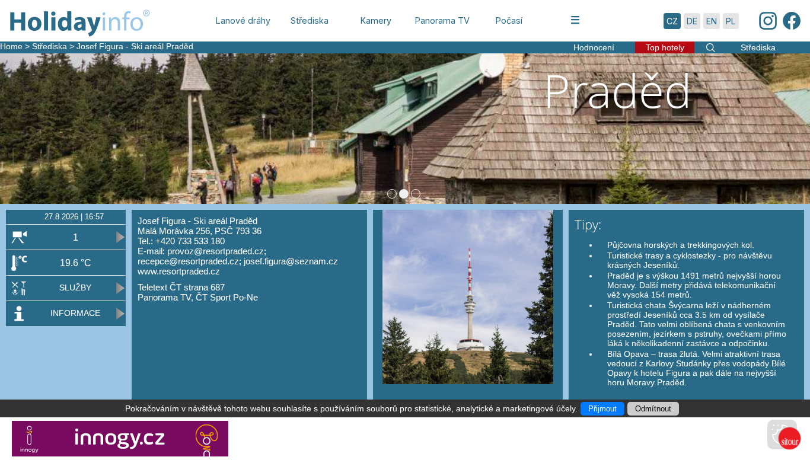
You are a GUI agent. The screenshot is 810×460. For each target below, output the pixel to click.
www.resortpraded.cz (179, 271)
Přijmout (602, 408)
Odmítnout (653, 408)
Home (11, 46)
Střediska (49, 46)
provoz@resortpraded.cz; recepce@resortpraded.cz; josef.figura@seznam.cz (238, 256)
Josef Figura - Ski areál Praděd (134, 46)
